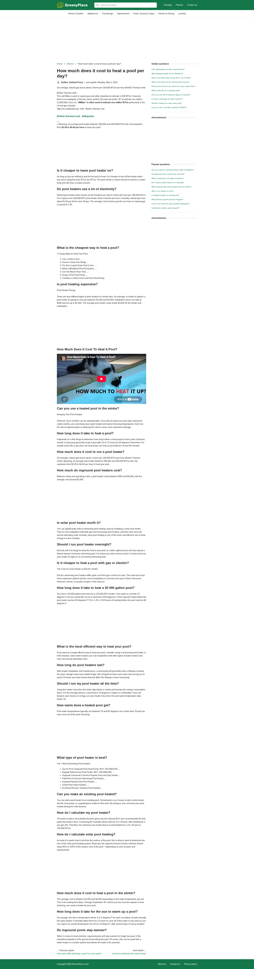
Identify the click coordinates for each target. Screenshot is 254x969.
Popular (179, 5)
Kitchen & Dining (166, 13)
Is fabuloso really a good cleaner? (165, 208)
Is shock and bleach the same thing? (129, 953)
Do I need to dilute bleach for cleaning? (167, 182)
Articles (70, 64)
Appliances (92, 13)
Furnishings (107, 13)
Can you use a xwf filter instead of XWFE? (169, 107)
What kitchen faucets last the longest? (167, 199)
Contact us (192, 5)
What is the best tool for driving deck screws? (170, 82)
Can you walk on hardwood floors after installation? (172, 170)
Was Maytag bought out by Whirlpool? (167, 73)
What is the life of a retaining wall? (165, 90)
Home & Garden (75, 13)
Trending (167, 5)
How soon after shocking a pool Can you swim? (79, 953)
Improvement (123, 13)
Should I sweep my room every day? (166, 103)
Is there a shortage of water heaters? (167, 99)
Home (60, 64)
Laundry (182, 13)
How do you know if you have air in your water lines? (173, 86)
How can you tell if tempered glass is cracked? (170, 95)
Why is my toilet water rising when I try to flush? (171, 78)
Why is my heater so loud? (162, 191)
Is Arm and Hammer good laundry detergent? (170, 204)
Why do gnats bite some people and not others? (171, 187)
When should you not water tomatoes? (167, 178)
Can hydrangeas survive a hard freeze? (168, 69)
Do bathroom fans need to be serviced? (168, 174)
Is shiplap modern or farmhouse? (165, 195)
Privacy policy (190, 964)
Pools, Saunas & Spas (143, 13)
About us (162, 964)
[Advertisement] (127, 39)
